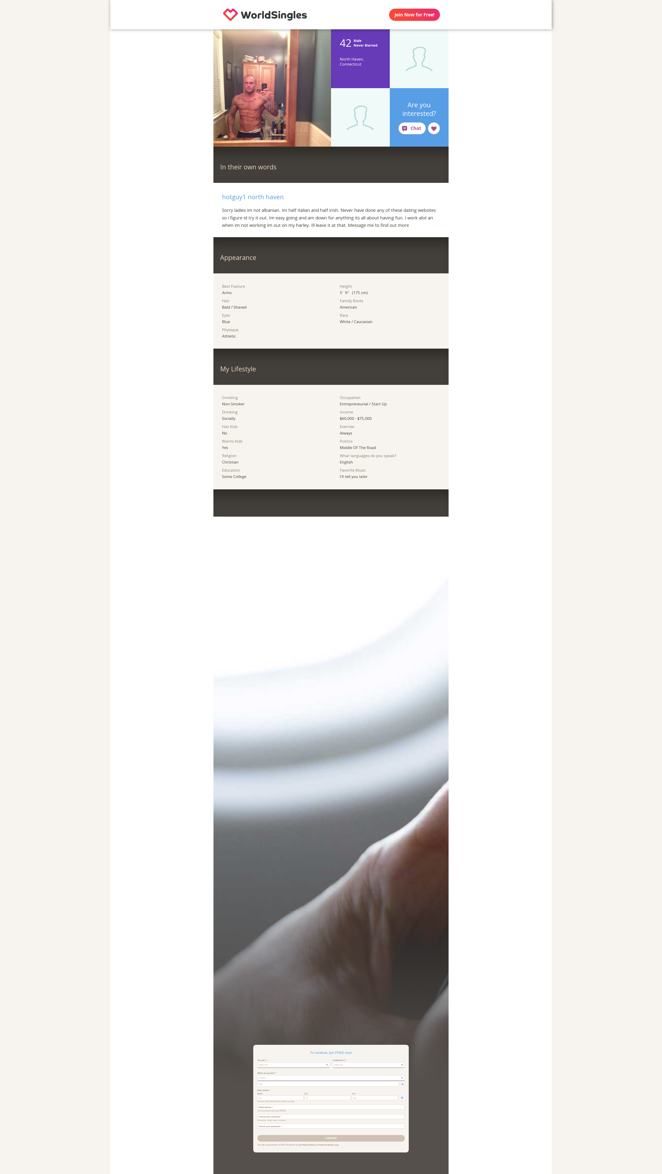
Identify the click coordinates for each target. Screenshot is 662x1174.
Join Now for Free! (414, 15)
